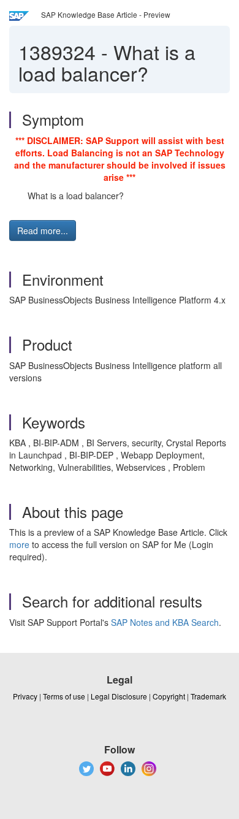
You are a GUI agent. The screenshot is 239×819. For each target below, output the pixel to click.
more (19, 544)
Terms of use (64, 696)
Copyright (169, 696)
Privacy (25, 696)
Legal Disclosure (119, 696)
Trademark (208, 696)
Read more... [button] (42, 230)
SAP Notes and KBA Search (165, 622)
